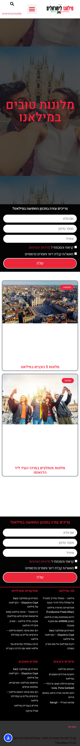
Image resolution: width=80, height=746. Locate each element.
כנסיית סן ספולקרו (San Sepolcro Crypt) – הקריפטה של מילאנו (59, 635)
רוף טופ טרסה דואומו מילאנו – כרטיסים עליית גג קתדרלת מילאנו (22, 635)
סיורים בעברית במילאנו (26, 705)
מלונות (18, 13)
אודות (72, 727)
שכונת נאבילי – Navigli (62, 702)
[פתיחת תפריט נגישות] (8, 738)
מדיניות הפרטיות (39, 247)
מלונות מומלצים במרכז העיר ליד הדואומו (40, 470)
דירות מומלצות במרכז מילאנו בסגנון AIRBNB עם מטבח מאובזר (59, 621)
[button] (32, 9)
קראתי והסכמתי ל (51, 247)
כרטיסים (7, 13)
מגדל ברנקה (32, 711)
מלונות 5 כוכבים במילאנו (40, 367)
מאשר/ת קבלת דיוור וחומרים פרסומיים (49, 254)
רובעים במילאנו (66, 669)
